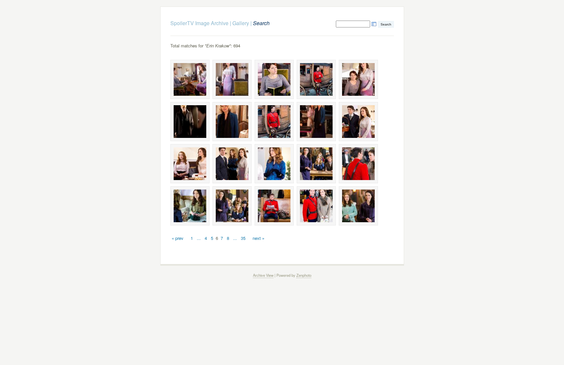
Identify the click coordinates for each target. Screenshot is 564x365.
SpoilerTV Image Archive (199, 23)
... (199, 238)
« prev (177, 238)
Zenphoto (303, 275)
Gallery (240, 23)
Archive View (263, 275)
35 (243, 238)
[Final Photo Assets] (190, 79)
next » (258, 238)
